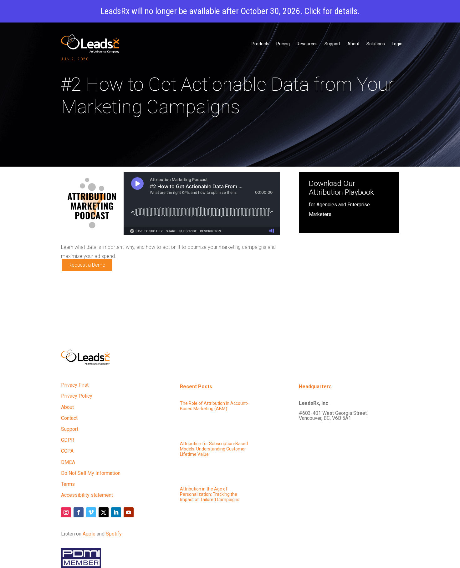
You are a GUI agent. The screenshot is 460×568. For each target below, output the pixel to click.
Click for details (331, 11)
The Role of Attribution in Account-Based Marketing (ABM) (214, 406)
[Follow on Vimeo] (91, 512)
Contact (69, 418)
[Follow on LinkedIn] (116, 512)
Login (397, 43)
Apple (89, 534)
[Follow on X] (104, 512)
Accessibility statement (87, 495)
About (353, 43)
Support (332, 43)
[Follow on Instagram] (66, 512)
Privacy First (75, 385)
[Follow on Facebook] (79, 512)
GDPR (67, 440)
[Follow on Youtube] (129, 512)
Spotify (114, 534)
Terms (68, 484)
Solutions (375, 43)
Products (260, 43)
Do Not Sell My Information (90, 473)
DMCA (68, 462)
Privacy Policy (76, 396)
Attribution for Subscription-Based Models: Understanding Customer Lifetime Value (214, 449)
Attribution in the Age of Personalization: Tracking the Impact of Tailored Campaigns (209, 494)
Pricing (283, 43)
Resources (307, 43)
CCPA (67, 451)
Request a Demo (87, 265)
